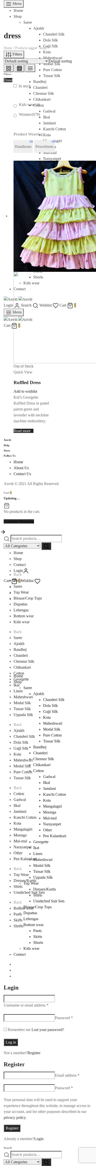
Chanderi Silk (24, 736)
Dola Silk (21, 742)
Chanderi (21, 655)
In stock (25, 86)
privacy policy (15, 1117)
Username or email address (26, 1005)
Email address (67, 1075)
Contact (20, 565)
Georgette (21, 679)
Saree (27, 22)
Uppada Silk (23, 715)
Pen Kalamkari (25, 859)
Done (8, 80)
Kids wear (29, 104)
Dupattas (20, 604)
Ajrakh (38, 28)
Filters (17, 54)
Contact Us (22, 474)
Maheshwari (23, 697)
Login (39, 1139)
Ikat (16, 685)
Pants (18, 914)
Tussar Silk (22, 709)
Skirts (18, 920)
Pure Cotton (23, 772)
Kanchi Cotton (25, 817)
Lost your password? (48, 1030)
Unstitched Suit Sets (48, 901)
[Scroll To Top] (3, 531)
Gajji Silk (21, 748)
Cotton (19, 794)
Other (18, 853)
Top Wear (21, 592)
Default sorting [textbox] (60, 61)
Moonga (20, 835)
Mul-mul (20, 841)
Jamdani (20, 811)
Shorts (18, 926)
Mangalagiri (23, 829)
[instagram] (15, 593)
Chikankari (22, 667)
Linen (18, 691)
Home (18, 10)
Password (64, 1018)
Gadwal (20, 799)
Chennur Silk (24, 661)
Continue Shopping (19, 521)
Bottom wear (24, 616)
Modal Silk (22, 703)
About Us (21, 468)
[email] (15, 599)
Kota (17, 754)
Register (34, 1053)
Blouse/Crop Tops (28, 598)
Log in (11, 1042)
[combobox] (60, 61)
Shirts (18, 886)
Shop (18, 16)
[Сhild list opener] (43, 115)
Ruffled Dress (27, 382)
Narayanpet (23, 847)
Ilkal (17, 805)
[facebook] (15, 587)
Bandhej (20, 649)
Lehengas (21, 610)
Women (29, 114)
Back (18, 574)
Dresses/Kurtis (25, 880)
